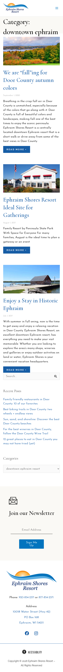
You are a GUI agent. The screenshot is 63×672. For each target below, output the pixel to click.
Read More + (17, 149)
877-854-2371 (46, 597)
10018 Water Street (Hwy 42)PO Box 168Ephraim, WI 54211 (31, 617)
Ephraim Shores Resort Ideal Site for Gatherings (29, 207)
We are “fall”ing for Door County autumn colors (28, 80)
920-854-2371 (26, 597)
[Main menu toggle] (57, 8)
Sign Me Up (31, 544)
